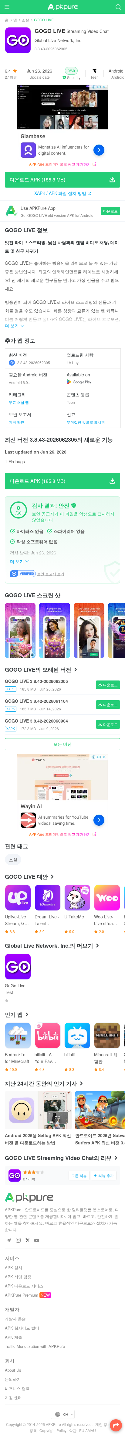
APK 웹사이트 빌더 (22, 1328)
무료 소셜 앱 (19, 402)
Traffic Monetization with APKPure (35, 1346)
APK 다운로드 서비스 (24, 1286)
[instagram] (18, 1240)
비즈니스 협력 (17, 1388)
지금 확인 (16, 422)
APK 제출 (13, 1337)
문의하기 (13, 1379)
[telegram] (8, 1240)
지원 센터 (13, 1397)
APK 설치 (13, 1267)
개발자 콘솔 (15, 1319)
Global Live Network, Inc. (59, 40)
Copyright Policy (52, 1430)
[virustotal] (74, 505)
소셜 (25, 19)
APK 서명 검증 (18, 1277)
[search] (118, 7)
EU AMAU (87, 1430)
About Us (13, 1370)
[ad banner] (62, 122)
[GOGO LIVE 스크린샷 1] (54, 630)
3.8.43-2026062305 (33, 362)
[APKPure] (62, 7)
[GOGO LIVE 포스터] (20, 630)
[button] (71, 73)
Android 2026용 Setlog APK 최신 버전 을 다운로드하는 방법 (38, 1139)
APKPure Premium (21, 1295)
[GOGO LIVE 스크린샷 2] (89, 630)
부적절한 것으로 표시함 (86, 422)
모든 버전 (62, 744)
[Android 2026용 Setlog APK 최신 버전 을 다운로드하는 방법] (38, 1110)
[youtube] (37, 1240)
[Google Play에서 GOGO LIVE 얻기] (79, 381)
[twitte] (27, 1240)
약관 (72, 1430)
